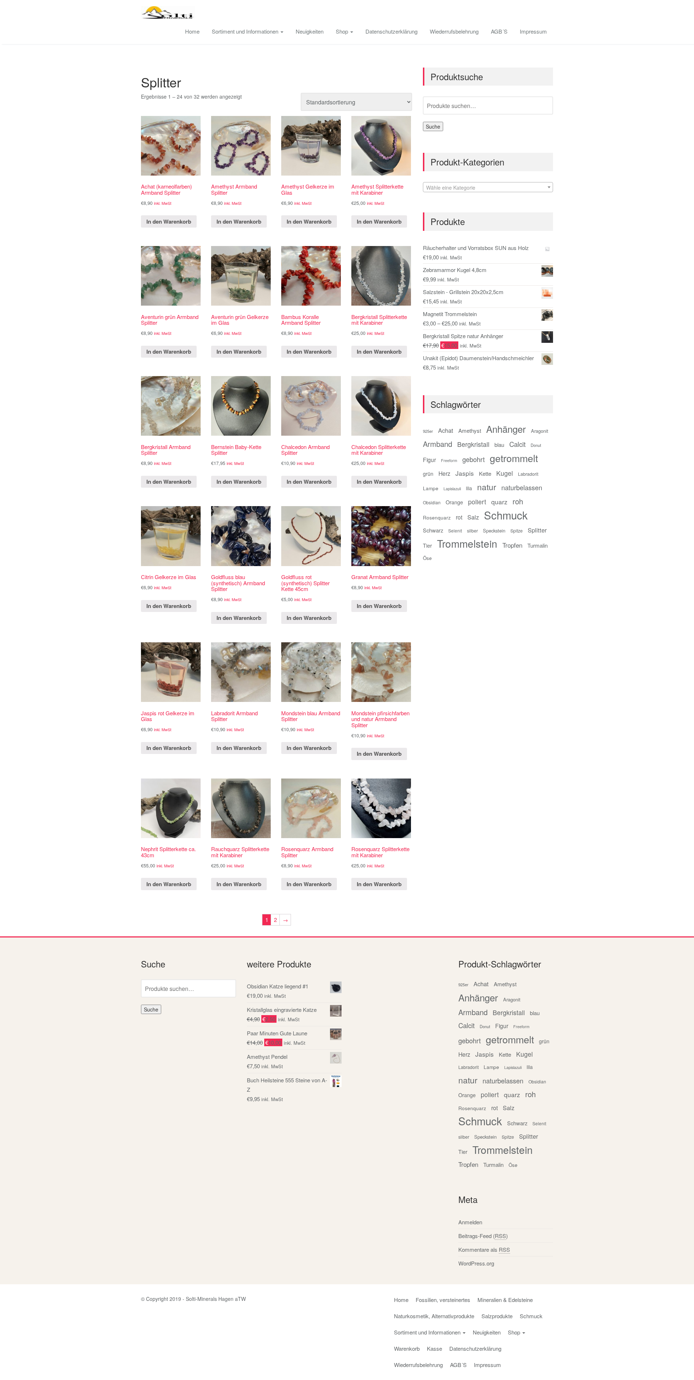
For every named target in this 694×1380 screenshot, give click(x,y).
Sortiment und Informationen (246, 31)
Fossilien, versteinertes (443, 1299)
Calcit (517, 444)
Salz (473, 517)
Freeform (449, 460)
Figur (429, 459)
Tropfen (512, 544)
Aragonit (539, 430)
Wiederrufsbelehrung (454, 31)
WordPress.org (476, 1263)
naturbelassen (521, 487)
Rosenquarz (437, 517)
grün (428, 473)
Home (192, 31)
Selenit (455, 531)
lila (469, 488)
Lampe (430, 488)
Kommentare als (484, 1249)
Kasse (434, 1348)
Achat (445, 430)
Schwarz (433, 530)
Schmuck (506, 514)
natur (486, 486)
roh (518, 501)
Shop (343, 31)
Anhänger (506, 428)
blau (499, 444)
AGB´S (499, 31)
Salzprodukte (497, 1316)
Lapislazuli (452, 488)
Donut (536, 445)
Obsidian (432, 502)
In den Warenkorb (168, 221)
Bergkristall (473, 444)
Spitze (516, 530)
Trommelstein (467, 543)
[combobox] (488, 187)
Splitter (537, 530)
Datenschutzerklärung (391, 31)
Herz (444, 473)
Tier (427, 545)
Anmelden (470, 1222)
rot (459, 517)
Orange (454, 502)
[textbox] (488, 187)
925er (428, 431)
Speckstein (494, 530)
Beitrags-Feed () (483, 1235)
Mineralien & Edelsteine (505, 1299)
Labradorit (528, 474)
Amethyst (469, 430)
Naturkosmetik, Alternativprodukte (434, 1316)
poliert (477, 501)
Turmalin (537, 545)
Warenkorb (407, 1348)
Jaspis (464, 473)
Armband (437, 443)
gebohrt (473, 459)
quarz (499, 501)
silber (472, 530)
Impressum (533, 31)
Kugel (504, 473)
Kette (485, 473)
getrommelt (514, 457)
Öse (427, 558)
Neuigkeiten (310, 31)
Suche (433, 126)
